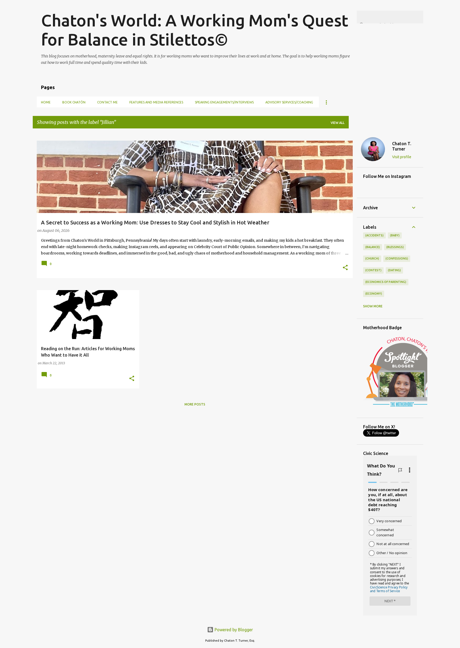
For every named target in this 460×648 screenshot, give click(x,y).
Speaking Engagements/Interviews (224, 102)
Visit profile (401, 157)
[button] (345, 268)
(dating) (394, 270)
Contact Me (107, 102)
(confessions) (396, 258)
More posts (194, 404)
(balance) (372, 247)
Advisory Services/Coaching (289, 102)
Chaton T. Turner (401, 146)
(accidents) (374, 235)
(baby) (395, 235)
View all (337, 122)
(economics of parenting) (385, 281)
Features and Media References (156, 102)
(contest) (373, 270)
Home (46, 102)
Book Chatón (73, 102)
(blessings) (395, 247)
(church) (372, 258)
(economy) (373, 293)
